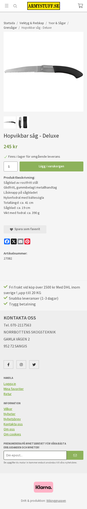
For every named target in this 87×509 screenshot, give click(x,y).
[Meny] (6, 5)
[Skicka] (75, 455)
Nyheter (9, 414)
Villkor (8, 409)
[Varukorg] (80, 5)
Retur (8, 394)
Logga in (10, 384)
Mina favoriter (14, 389)
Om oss (9, 429)
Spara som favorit (26, 229)
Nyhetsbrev (12, 419)
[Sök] (15, 6)
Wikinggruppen (56, 501)
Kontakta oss (13, 424)
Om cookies (12, 434)
